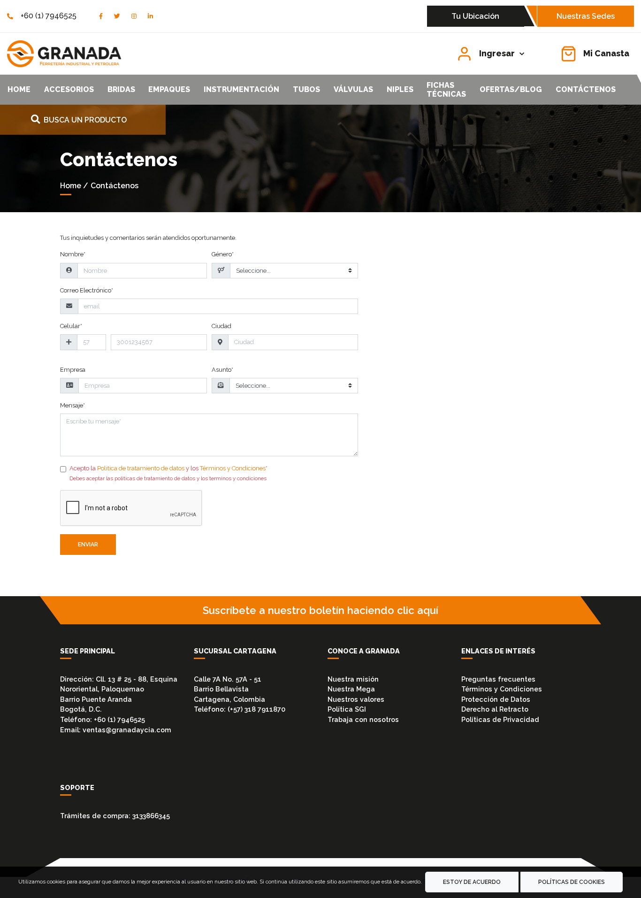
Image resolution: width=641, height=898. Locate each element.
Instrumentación (241, 89)
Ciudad (221, 326)
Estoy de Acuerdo (472, 882)
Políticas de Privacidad (500, 719)
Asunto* (222, 369)
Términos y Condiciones (233, 468)
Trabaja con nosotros (363, 719)
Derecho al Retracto (494, 709)
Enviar (88, 544)
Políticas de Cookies (571, 882)
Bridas (121, 89)
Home (19, 89)
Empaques (169, 89)
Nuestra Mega (351, 689)
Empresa (72, 369)
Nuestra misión (353, 679)
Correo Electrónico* (86, 290)
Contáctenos (586, 89)
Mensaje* (72, 405)
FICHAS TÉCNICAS (446, 90)
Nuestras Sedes (586, 16)
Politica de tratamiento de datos (140, 468)
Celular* (71, 326)
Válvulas (353, 89)
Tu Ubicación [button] (475, 16)
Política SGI (347, 709)
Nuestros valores (356, 699)
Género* (223, 254)
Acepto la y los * (168, 468)
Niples (400, 89)
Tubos (306, 89)
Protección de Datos (495, 699)
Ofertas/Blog (511, 89)
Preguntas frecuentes (498, 679)
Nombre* (72, 254)
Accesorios (69, 89)
